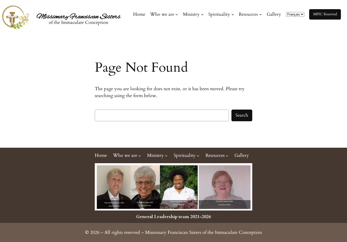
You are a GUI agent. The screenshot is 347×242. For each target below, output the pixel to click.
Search (241, 115)
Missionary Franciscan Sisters (78, 17)
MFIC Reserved (325, 14)
